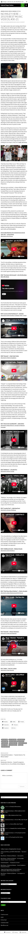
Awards (3, 11)
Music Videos (8, 11)
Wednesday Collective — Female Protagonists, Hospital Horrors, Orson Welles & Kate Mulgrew (13, 762)
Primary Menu (26, 5)
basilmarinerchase (11, 22)
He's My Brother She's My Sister (17, 741)
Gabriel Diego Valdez (7, 5)
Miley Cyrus (4, 744)
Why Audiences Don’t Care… (15, 815)
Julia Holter (5, 743)
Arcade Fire (4, 739)
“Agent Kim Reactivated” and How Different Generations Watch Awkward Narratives (11, 870)
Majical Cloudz (22, 743)
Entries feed (3, 919)
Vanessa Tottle (16, 11)
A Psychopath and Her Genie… (16, 837)
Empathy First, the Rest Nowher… (18, 828)
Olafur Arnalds (13, 744)
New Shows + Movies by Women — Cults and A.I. (12, 855)
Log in (2, 917)
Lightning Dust (13, 743)
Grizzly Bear (5, 741)
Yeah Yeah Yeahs (5, 746)
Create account (4, 914)
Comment (22, 786)
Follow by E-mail (6, 898)
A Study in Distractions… (15, 806)
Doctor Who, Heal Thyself (21, 819)
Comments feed (4, 922)
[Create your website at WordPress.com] (14, 1)
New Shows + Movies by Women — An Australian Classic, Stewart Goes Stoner (12, 859)
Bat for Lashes (12, 739)
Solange (21, 744)
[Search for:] (14, 797)
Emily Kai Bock (21, 739)
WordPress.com (4, 925)
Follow (3, 905)
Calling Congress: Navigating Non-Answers (11, 849)
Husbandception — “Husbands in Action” (10, 862)
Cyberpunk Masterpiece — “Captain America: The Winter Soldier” (13, 755)
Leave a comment (20, 22)
